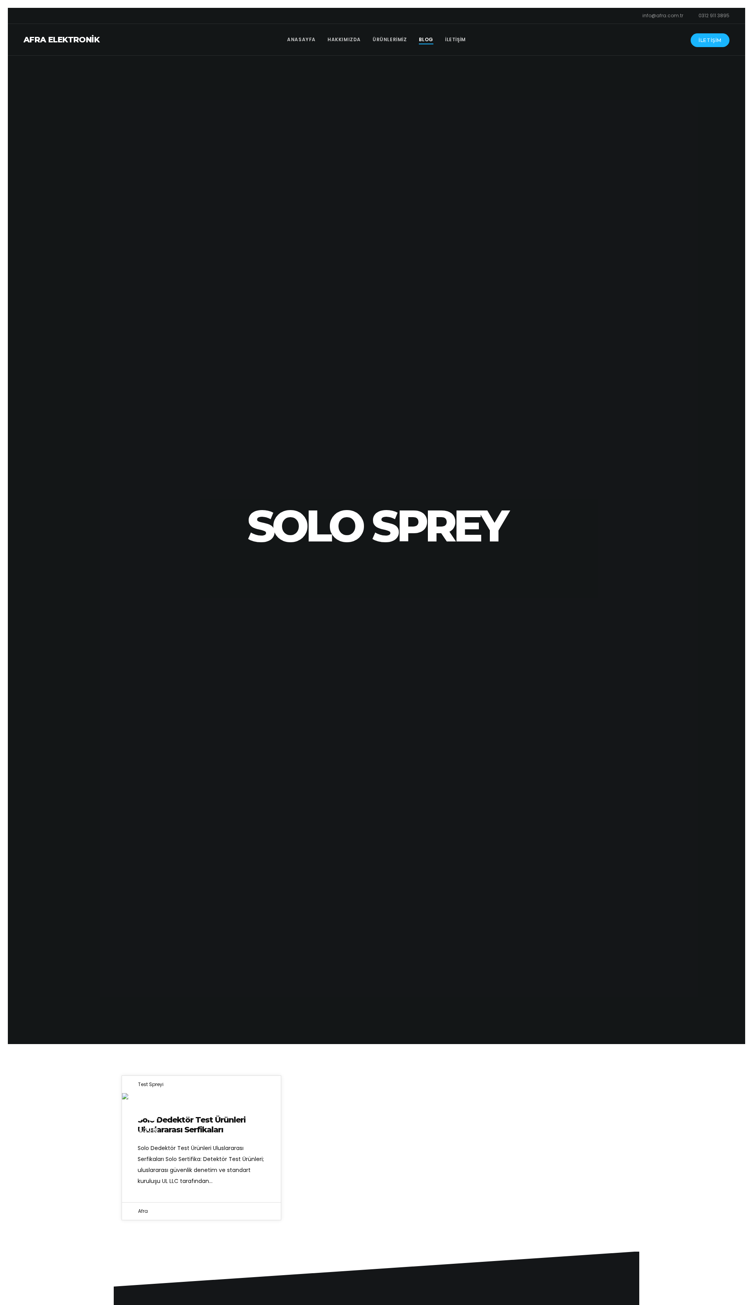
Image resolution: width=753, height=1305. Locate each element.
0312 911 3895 (713, 15)
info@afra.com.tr (662, 15)
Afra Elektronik (62, 39)
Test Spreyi (151, 1084)
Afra (143, 1211)
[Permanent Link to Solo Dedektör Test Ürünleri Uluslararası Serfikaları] (201, 1096)
